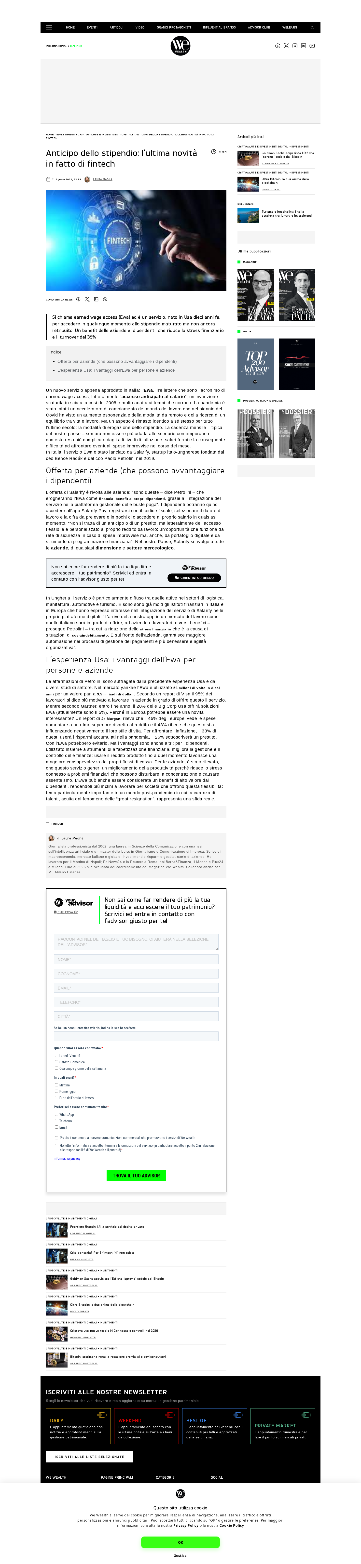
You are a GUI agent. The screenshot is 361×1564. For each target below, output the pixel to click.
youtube (312, 46)
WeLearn (289, 27)
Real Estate (245, 203)
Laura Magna (102, 179)
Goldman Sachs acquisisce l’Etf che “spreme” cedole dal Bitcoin (117, 1278)
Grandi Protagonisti (174, 27)
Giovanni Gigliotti (83, 1337)
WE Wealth (180, 46)
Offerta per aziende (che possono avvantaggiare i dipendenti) (117, 361)
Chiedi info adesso (197, 578)
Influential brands (219, 27)
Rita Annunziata (82, 1259)
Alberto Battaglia (84, 1285)
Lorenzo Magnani (83, 1233)
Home (70, 27)
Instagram (295, 46)
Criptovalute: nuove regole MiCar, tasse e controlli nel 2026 (114, 1330)
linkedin (303, 46)
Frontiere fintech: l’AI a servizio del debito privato (107, 1226)
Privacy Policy (185, 1525)
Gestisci (181, 1555)
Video (140, 27)
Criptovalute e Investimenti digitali (105, 134)
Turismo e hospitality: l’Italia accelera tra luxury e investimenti (287, 213)
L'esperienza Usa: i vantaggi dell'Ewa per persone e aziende (116, 370)
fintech (57, 823)
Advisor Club (259, 27)
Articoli (116, 27)
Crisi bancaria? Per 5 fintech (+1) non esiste (102, 1252)
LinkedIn (96, 299)
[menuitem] (56, 46)
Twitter (87, 299)
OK (180, 1542)
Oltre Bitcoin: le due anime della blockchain (102, 1304)
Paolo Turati (79, 1311)
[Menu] (50, 27)
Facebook (278, 46)
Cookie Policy (232, 1525)
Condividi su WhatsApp (105, 299)
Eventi (92, 27)
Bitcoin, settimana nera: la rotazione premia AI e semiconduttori (118, 1356)
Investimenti (65, 134)
